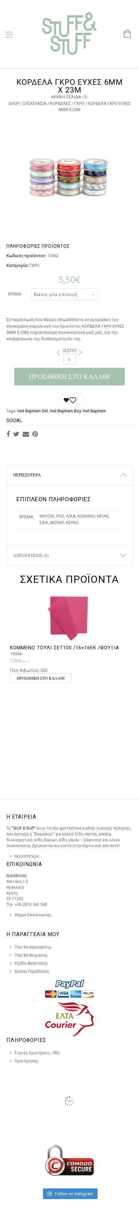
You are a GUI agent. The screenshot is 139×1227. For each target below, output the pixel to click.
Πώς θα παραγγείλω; (33, 947)
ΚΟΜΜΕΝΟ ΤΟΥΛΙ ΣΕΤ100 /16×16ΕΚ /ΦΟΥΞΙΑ (64, 648)
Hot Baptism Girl (32, 410)
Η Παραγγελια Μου (32, 934)
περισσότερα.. (28, 856)
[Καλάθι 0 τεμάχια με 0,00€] (124, 34)
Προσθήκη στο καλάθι (69, 376)
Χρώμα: (15, 294)
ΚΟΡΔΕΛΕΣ (60, 103)
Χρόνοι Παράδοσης (32, 971)
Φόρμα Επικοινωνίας (33, 915)
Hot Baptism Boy (65, 410)
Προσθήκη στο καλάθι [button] (41, 678)
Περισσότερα (27, 475)
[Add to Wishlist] (71, 400)
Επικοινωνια (24, 864)
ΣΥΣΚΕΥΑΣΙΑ (35, 103)
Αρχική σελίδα (66, 96)
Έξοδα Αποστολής (31, 963)
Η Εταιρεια (21, 817)
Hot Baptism (94, 410)
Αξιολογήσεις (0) (31, 555)
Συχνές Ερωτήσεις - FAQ (37, 1053)
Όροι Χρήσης (26, 1061)
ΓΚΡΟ (79, 103)
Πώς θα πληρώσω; (31, 955)
